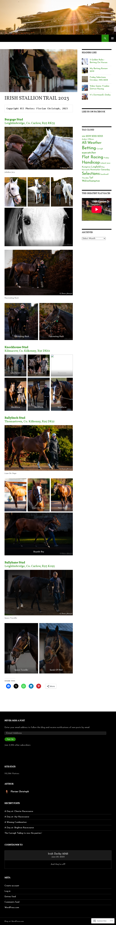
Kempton (86, 167)
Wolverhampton (91, 181)
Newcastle (86, 170)
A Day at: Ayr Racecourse (17, 817)
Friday (106, 158)
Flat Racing (92, 157)
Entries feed (10, 897)
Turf (91, 178)
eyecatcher (89, 152)
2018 (83, 136)
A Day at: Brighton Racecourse (19, 828)
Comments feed (12, 902)
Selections (91, 174)
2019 (88, 136)
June (108, 163)
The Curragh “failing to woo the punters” (23, 833)
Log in (7, 891)
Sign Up (10, 739)
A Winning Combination (16, 822)
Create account (12, 886)
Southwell (104, 174)
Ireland (103, 163)
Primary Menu (112, 38)
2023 (100, 136)
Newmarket (95, 170)
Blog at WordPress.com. (14, 921)
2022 (94, 136)
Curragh (100, 149)
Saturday (105, 170)
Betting (89, 148)
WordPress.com (12, 907)
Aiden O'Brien (88, 139)
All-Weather (92, 143)
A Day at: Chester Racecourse (19, 811)
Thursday (85, 178)
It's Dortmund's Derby (100, 95)
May (103, 167)
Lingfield (96, 167)
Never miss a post (15, 720)
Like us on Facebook (93, 111)
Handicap (91, 162)
